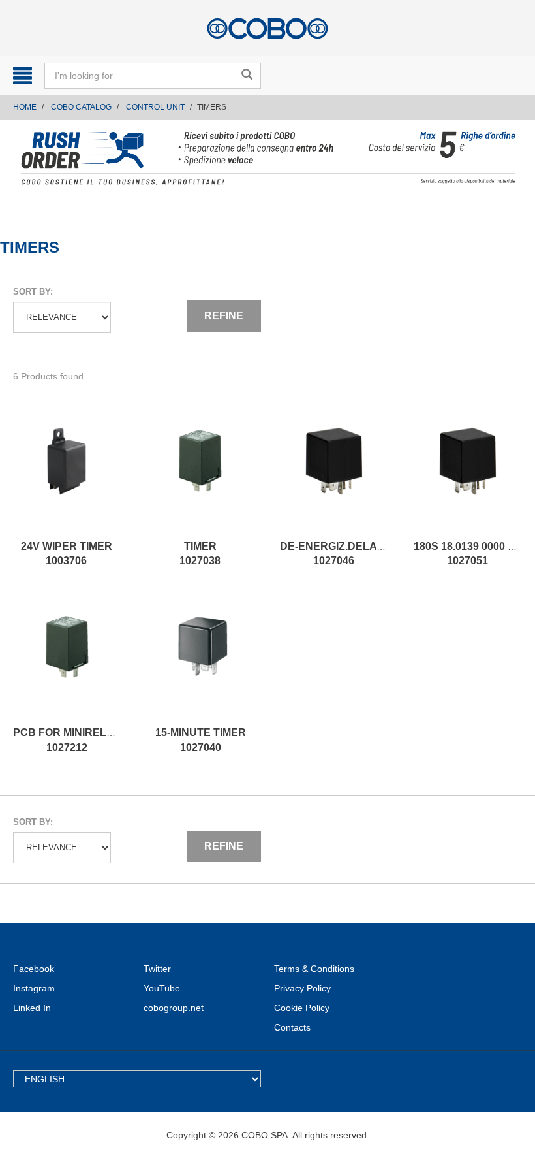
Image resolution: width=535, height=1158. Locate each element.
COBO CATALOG (81, 107)
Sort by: (33, 292)
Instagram (34, 988)
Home (25, 107)
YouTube (162, 988)
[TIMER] (200, 474)
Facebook (33, 968)
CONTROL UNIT (155, 107)
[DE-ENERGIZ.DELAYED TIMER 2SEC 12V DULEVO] (334, 474)
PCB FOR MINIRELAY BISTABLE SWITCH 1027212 (117, 740)
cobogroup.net (174, 1008)
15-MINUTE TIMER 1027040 (200, 740)
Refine (223, 315)
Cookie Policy (301, 1008)
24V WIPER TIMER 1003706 (66, 554)
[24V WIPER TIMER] (66, 474)
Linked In (32, 1008)
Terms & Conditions (314, 968)
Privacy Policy (302, 988)
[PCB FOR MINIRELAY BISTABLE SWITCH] (67, 660)
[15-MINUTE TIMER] (200, 660)
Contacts (292, 1027)
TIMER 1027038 (200, 554)
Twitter (157, 968)
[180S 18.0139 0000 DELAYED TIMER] (467, 474)
